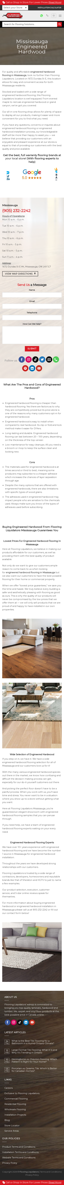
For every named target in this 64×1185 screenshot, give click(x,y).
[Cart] (53, 16)
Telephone (32, 312)
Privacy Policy (9, 1163)
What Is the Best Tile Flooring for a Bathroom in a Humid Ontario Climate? (33, 1042)
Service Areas (11, 1131)
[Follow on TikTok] (35, 359)
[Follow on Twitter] (42, 359)
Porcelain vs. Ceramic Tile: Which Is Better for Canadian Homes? (34, 1069)
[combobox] (29, 24)
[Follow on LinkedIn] (32, 368)
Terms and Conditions (50, 1172)
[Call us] (47, 15)
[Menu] (60, 15)
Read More (55, 2)
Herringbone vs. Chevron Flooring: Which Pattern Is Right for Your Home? (34, 1060)
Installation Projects (15, 1114)
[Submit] (59, 24)
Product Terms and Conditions (18, 1147)
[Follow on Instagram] (28, 359)
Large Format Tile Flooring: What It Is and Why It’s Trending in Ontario (34, 1051)
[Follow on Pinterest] (25, 368)
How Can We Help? (32, 324)
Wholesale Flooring (15, 1109)
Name (32, 290)
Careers (8, 1088)
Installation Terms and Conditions (20, 1152)
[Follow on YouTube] (39, 368)
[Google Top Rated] (32, 174)
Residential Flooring (15, 1104)
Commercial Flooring (16, 1098)
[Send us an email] (49, 359)
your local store (15, 158)
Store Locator (11, 1125)
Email (32, 301)
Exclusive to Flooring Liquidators (21, 1093)
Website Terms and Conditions (18, 1157)
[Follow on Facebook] (22, 359)
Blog (7, 1120)
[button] (15, 7)
